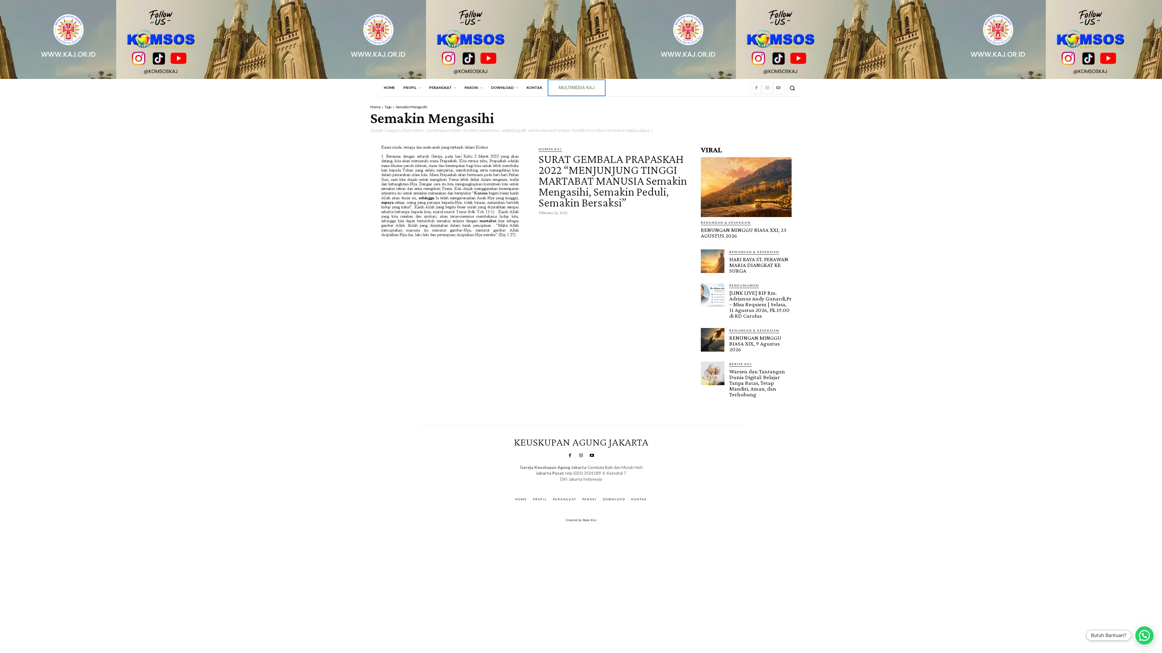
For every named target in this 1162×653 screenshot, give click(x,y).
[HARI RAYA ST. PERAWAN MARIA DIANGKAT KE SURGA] (712, 261)
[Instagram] (767, 88)
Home (375, 107)
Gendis (599, 485)
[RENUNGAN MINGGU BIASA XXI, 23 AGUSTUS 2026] (746, 187)
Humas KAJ (550, 149)
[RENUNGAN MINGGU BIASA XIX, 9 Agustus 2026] (712, 340)
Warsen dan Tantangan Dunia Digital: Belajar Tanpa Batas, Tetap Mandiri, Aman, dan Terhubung (757, 383)
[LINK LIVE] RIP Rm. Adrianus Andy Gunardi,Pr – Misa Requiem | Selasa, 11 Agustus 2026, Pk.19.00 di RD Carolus (760, 304)
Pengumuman (744, 285)
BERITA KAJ (740, 364)
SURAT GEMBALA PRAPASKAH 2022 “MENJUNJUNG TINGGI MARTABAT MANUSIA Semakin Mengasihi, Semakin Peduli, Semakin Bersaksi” (613, 180)
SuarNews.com (572, 485)
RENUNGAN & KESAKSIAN (726, 222)
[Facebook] (756, 88)
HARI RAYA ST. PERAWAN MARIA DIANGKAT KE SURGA (758, 265)
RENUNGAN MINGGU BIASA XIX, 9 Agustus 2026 (755, 343)
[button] (792, 88)
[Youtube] (778, 88)
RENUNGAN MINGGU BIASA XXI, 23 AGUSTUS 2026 (743, 233)
